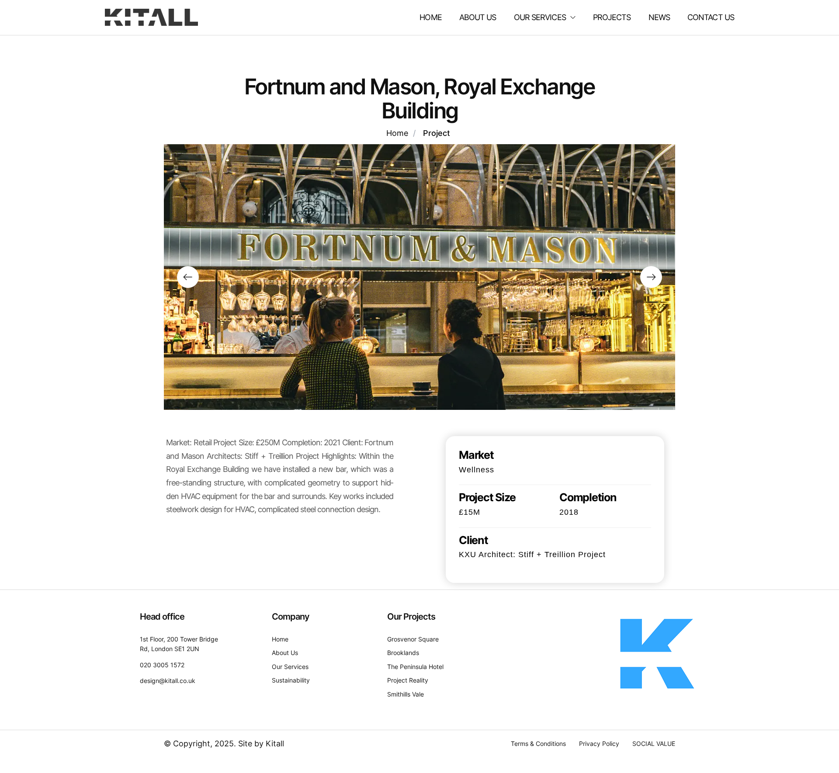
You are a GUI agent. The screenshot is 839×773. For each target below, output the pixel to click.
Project (436, 133)
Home (397, 133)
